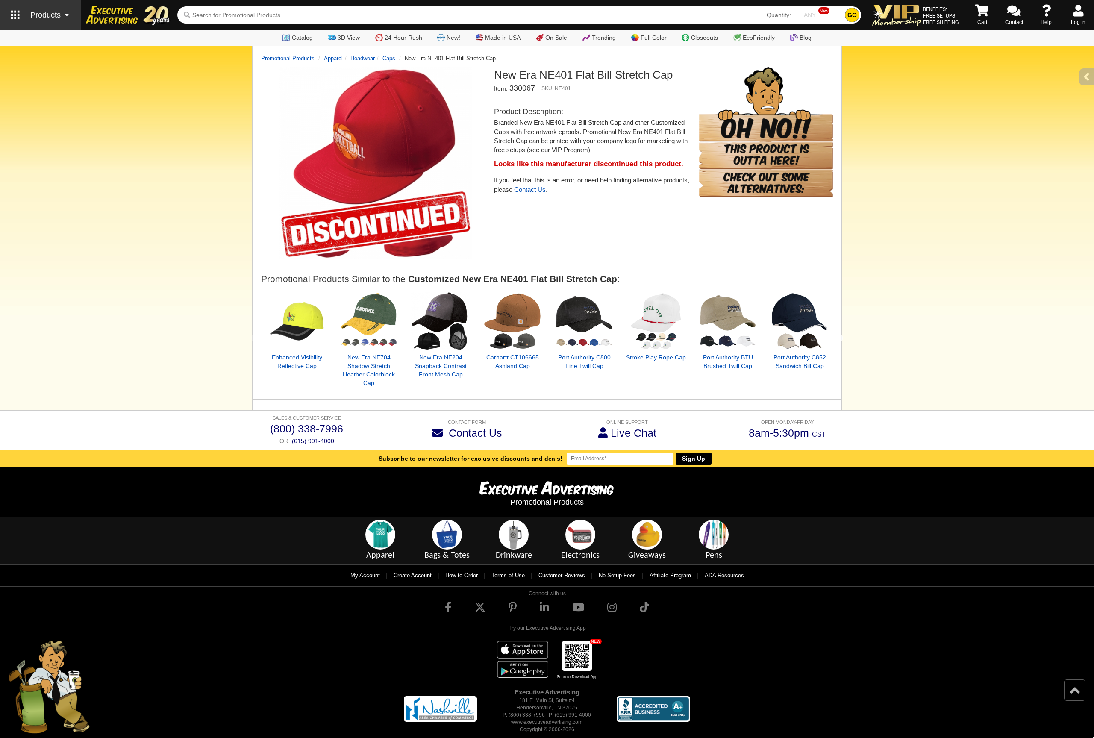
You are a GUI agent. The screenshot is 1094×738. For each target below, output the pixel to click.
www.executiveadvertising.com (546, 722)
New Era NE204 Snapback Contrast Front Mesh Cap (441, 366)
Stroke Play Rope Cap (656, 357)
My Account (365, 575)
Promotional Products (288, 58)
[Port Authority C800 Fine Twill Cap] (584, 321)
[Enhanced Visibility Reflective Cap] (297, 321)
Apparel (333, 58)
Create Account (413, 575)
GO (852, 15)
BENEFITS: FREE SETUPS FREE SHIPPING (941, 15)
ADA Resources (724, 575)
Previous (254, 338)
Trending (604, 37)
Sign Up (693, 458)
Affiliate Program (670, 575)
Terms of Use (508, 575)
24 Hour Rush (403, 37)
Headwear (362, 58)
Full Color (654, 37)
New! (453, 37)
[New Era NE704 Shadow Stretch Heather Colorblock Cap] (368, 321)
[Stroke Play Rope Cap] (656, 321)
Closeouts (704, 37)
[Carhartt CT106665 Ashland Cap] (512, 321)
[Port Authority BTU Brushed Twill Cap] (727, 321)
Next (839, 338)
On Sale (556, 37)
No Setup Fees (617, 575)
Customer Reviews (561, 575)
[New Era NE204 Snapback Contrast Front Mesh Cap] (440, 321)
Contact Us (530, 189)
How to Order (461, 575)
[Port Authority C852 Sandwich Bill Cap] (799, 321)
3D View (349, 37)
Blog (806, 37)
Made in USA (503, 37)
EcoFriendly (759, 37)
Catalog (302, 37)
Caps (388, 58)
